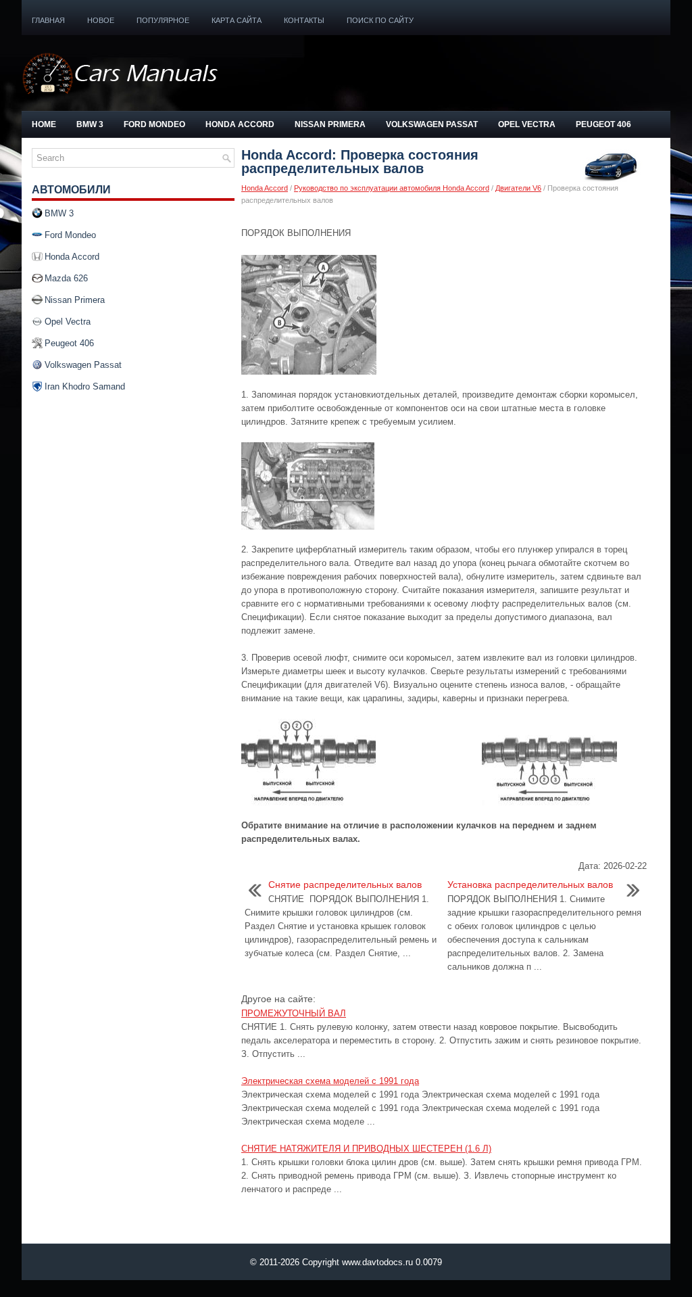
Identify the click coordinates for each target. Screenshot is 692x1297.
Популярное (163, 20)
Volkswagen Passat (432, 124)
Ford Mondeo (154, 124)
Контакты (304, 20)
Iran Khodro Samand (85, 386)
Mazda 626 (66, 278)
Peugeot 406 (603, 124)
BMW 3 (89, 124)
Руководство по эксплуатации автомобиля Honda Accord (391, 188)
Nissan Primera (330, 124)
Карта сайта (237, 20)
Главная (48, 20)
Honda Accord (239, 124)
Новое (100, 20)
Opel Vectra (526, 124)
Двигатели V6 (518, 188)
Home (44, 124)
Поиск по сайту (380, 20)
